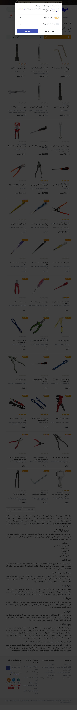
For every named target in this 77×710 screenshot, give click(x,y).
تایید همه (27, 31)
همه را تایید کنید (49, 31)
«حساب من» (55, 9)
